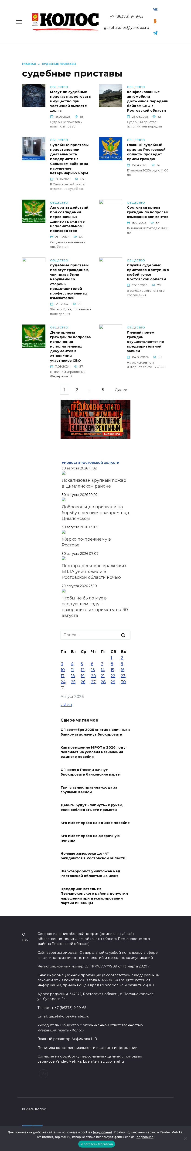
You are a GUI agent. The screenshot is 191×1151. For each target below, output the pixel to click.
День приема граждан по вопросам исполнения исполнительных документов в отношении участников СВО (71, 346)
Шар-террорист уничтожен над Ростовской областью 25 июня (90, 873)
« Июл (66, 705)
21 (103, 676)
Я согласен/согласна (97, 1144)
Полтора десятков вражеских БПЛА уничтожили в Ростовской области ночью (94, 571)
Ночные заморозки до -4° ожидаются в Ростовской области (93, 856)
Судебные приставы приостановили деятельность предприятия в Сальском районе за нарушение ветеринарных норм (69, 159)
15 (112, 670)
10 (63, 670)
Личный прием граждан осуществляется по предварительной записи (145, 341)
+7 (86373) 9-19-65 (126, 16)
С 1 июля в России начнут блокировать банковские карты (90, 772)
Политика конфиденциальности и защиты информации (87, 1048)
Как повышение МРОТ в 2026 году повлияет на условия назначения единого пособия (93, 752)
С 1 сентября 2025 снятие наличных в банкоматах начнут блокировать (95, 732)
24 (63, 682)
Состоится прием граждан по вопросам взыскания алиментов (147, 212)
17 (63, 676)
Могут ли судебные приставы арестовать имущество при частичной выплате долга (70, 101)
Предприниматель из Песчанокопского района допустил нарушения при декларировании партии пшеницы (94, 896)
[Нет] (185, 1138)
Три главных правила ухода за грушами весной (89, 790)
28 (103, 682)
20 (93, 676)
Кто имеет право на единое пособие (95, 823)
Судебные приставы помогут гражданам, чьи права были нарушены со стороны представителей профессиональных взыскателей (69, 281)
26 (83, 682)
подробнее (102, 1132)
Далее (121, 390)
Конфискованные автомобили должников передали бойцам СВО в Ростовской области (147, 101)
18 (73, 676)
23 (123, 676)
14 (103, 670)
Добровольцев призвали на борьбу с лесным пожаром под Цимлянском (95, 512)
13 (93, 670)
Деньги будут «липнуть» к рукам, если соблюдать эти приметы (92, 807)
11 (72, 670)
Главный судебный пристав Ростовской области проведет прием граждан (146, 152)
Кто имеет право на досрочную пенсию (90, 838)
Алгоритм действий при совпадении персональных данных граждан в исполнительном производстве (69, 219)
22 (113, 676)
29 (113, 682)
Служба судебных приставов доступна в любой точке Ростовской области (148, 272)
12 (83, 670)
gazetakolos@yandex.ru (126, 27)
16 (122, 670)
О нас (25, 937)
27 (93, 682)
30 (123, 682)
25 (73, 682)
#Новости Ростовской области (90, 463)
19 (83, 676)
